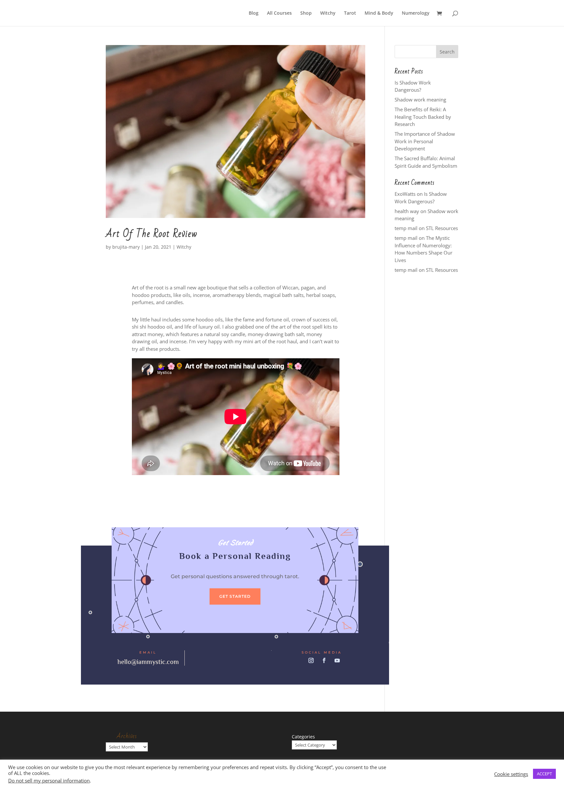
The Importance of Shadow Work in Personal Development (425, 141)
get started (235, 596)
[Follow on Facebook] (324, 660)
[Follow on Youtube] (337, 660)
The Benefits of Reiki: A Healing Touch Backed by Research (423, 116)
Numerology (416, 13)
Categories (303, 737)
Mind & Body (379, 13)
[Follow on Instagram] (311, 660)
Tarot (350, 13)
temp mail (406, 228)
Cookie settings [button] (511, 774)
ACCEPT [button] (544, 774)
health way (407, 211)
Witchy (328, 13)
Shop (306, 13)
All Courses (279, 13)
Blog (253, 13)
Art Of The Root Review (151, 233)
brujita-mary (126, 247)
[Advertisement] (426, 381)
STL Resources (442, 228)
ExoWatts (405, 194)
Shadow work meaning (420, 99)
